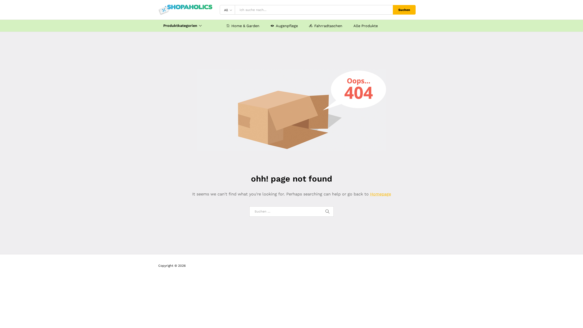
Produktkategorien (180, 26)
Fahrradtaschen (328, 26)
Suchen (404, 10)
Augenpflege (287, 26)
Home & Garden (245, 26)
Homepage (380, 194)
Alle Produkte (365, 26)
